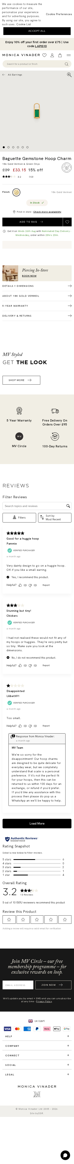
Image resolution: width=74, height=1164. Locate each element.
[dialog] (37, 19)
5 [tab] (22, 147)
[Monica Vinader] (22, 55)
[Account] (52, 55)
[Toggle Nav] (68, 55)
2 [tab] (8, 147)
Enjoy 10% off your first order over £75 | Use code (36, 44)
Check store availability (47, 211)
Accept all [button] (37, 31)
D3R (40, 1113)
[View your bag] (60, 55)
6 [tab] (27, 147)
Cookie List (23, 24)
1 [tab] (4, 147)
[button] (59, 14)
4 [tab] (18, 147)
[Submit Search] (66, 64)
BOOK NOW (29, 275)
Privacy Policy (44, 1001)
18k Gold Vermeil (61, 192)
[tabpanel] (37, 111)
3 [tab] (13, 147)
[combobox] (35, 64)
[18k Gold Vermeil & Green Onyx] (16, 192)
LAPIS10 (41, 46)
